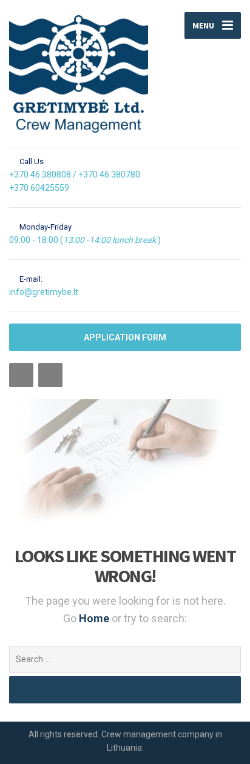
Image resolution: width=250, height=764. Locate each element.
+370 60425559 (39, 188)
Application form (125, 337)
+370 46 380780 (109, 174)
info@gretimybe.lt (43, 292)
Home (95, 618)
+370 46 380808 (40, 174)
